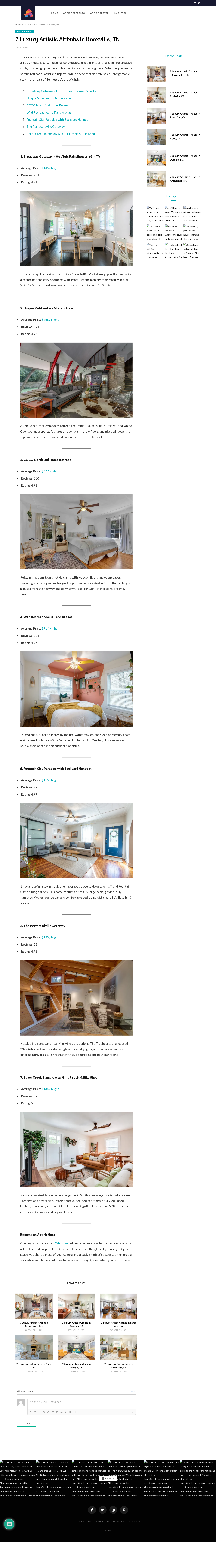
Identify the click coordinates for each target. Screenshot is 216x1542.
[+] (74, 1412)
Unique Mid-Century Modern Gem (49, 98)
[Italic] (35, 1412)
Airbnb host (62, 1243)
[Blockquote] (57, 1412)
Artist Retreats (74, 13)
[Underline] (39, 1412)
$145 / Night (50, 168)
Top (109, 1531)
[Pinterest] (124, 1510)
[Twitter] (103, 1510)
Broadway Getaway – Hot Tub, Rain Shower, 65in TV (62, 91)
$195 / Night (50, 937)
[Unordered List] (52, 1412)
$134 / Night (50, 1089)
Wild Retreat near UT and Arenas (49, 112)
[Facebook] (92, 1510)
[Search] (198, 13)
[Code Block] (61, 1412)
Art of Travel (99, 13)
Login (132, 1391)
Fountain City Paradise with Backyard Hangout (58, 119)
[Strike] (44, 1412)
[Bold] (30, 1412)
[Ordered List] (48, 1412)
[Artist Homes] (28, 13)
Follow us (109, 1478)
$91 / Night (49, 628)
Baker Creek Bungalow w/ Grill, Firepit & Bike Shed (61, 133)
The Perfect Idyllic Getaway (46, 126)
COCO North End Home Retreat (48, 105)
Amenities (120, 13)
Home (54, 13)
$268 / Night (50, 319)
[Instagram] (113, 1510)
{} (70, 1412)
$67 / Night (49, 471)
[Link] (66, 1412)
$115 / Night (50, 780)
